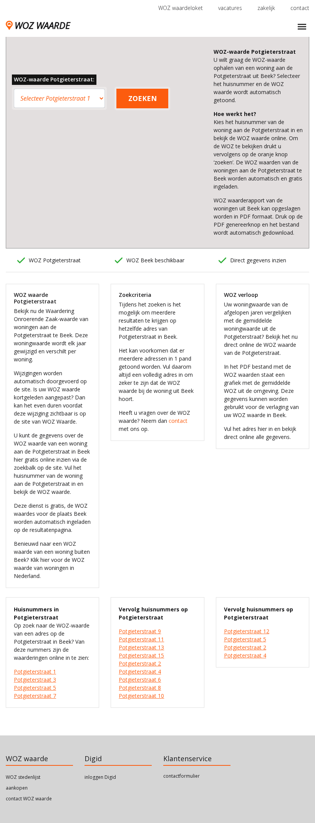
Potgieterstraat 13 (141, 647)
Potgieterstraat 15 (141, 655)
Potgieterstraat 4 (140, 671)
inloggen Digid (100, 777)
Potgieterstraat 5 (35, 687)
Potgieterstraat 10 (141, 695)
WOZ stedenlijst (23, 777)
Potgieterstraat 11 (141, 639)
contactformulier (181, 776)
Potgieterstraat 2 (140, 663)
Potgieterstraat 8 (140, 687)
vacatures (230, 8)
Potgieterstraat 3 (35, 679)
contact (299, 8)
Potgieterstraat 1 (35, 671)
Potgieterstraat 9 (140, 631)
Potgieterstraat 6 (140, 679)
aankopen (17, 788)
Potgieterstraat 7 (35, 695)
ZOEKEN (142, 98)
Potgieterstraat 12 (246, 631)
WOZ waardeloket (180, 8)
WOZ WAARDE (42, 25)
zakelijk (266, 8)
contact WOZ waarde (29, 798)
